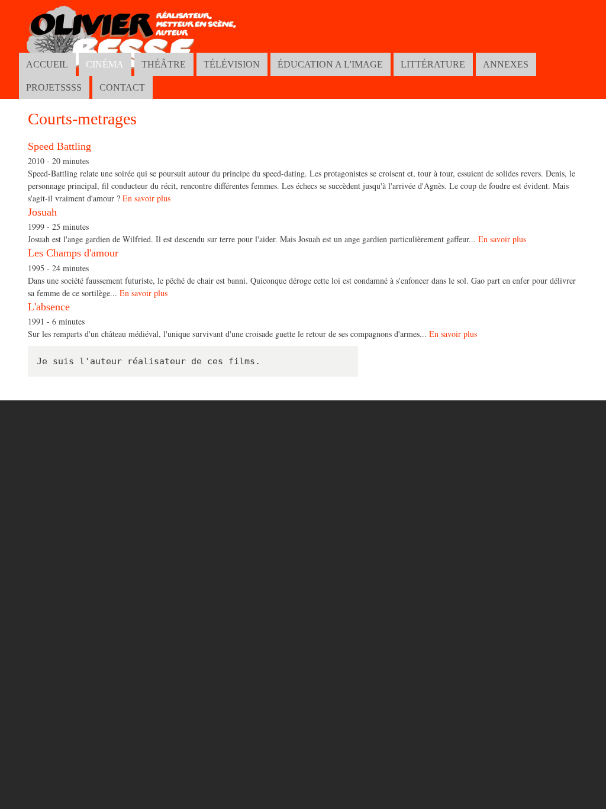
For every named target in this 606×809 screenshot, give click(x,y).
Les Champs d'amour (73, 253)
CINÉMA (105, 64)
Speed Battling (59, 146)
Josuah (42, 212)
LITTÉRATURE (433, 64)
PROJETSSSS (54, 87)
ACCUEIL (47, 64)
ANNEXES (505, 64)
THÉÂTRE (163, 64)
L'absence (49, 307)
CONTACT (122, 87)
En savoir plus (146, 198)
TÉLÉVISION (232, 64)
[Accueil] (134, 45)
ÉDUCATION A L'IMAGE (330, 64)
